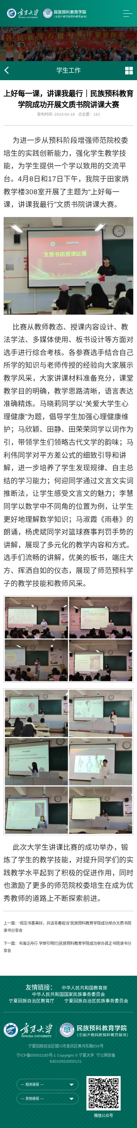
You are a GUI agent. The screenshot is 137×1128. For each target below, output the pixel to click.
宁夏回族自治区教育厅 (31, 1001)
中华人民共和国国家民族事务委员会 (68, 994)
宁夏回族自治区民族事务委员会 (96, 1001)
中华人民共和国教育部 (84, 988)
